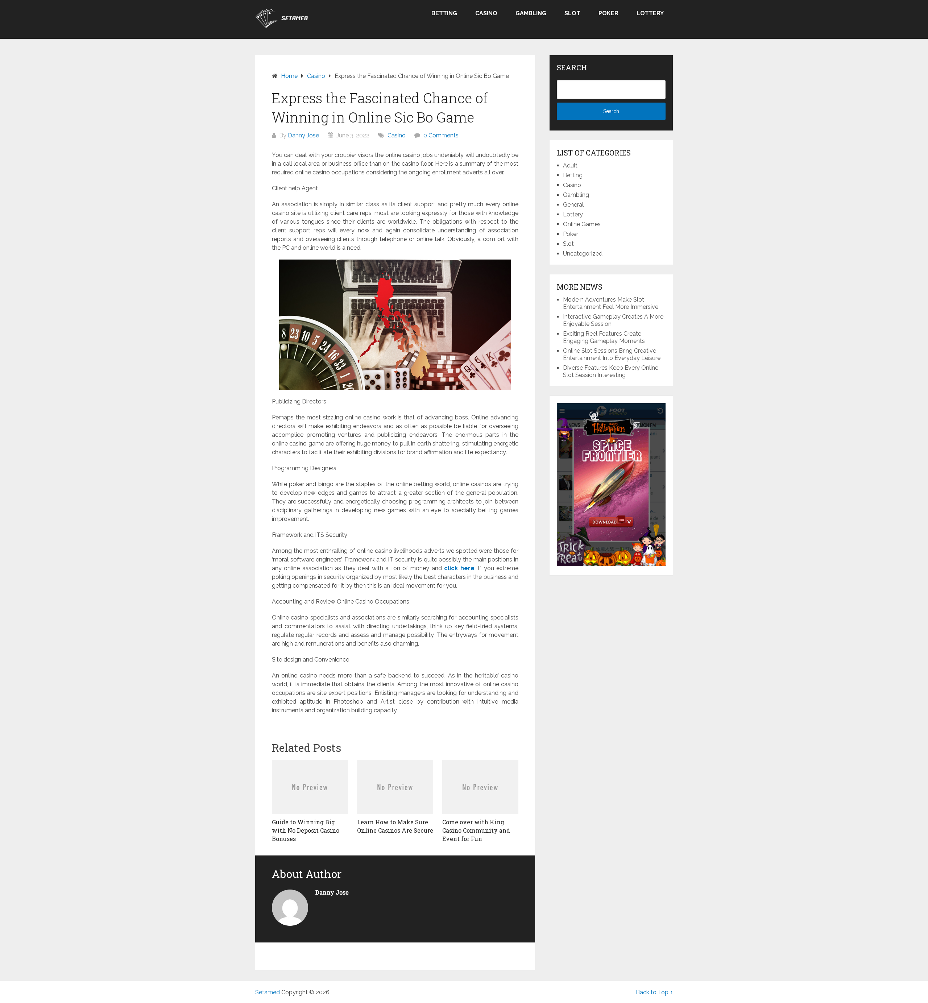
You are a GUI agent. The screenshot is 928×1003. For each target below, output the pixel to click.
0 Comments (441, 135)
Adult (570, 165)
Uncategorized (582, 253)
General (573, 204)
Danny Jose (303, 135)
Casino (486, 13)
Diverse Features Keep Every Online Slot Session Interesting (610, 371)
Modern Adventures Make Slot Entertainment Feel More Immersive (610, 303)
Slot (572, 13)
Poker (608, 13)
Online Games (582, 224)
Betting (444, 13)
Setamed (267, 992)
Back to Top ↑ (654, 992)
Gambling (530, 13)
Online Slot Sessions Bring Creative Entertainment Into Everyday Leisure (611, 354)
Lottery (650, 13)
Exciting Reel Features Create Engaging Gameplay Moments (604, 337)
